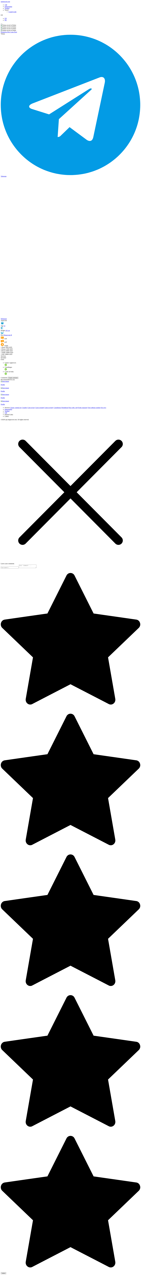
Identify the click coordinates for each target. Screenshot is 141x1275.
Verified (7, 8)
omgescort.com (5, 1)
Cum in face (31, 407)
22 (4, 326)
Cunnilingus (57, 407)
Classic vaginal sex (16, 407)
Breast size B (8, 335)
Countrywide (12, 12)
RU (6, 20)
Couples (24, 407)
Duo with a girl (73, 407)
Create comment (13, 378)
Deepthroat (64, 407)
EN (6, 18)
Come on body (48, 407)
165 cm (7, 330)
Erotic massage (82, 407)
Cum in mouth (39, 407)
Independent (8, 6)
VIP (6, 5)
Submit (3, 1273)
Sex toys (103, 407)
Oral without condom (94, 407)
